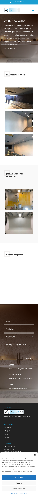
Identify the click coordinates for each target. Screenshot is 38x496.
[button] (35, 455)
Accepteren (19, 477)
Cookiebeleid (14, 493)
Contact (8, 437)
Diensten (8, 427)
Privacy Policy (23, 493)
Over (6, 434)
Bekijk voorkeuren (19, 488)
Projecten (8, 431)
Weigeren (19, 483)
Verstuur (28, 359)
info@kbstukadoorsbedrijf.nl (13, 451)
